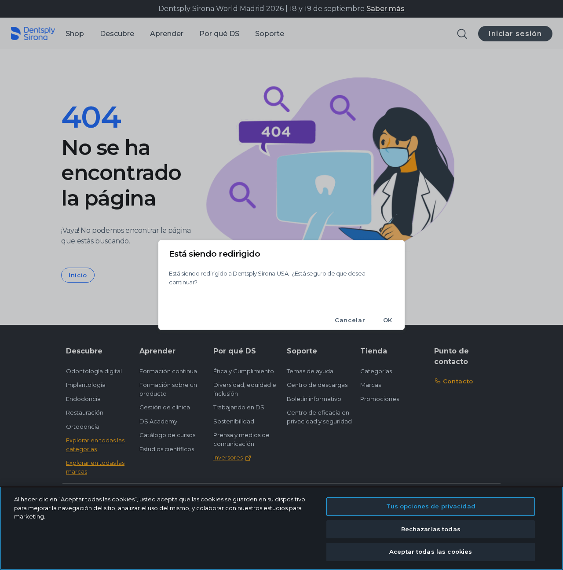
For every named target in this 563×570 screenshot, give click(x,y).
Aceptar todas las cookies (430, 551)
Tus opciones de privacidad (430, 506)
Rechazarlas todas (431, 529)
